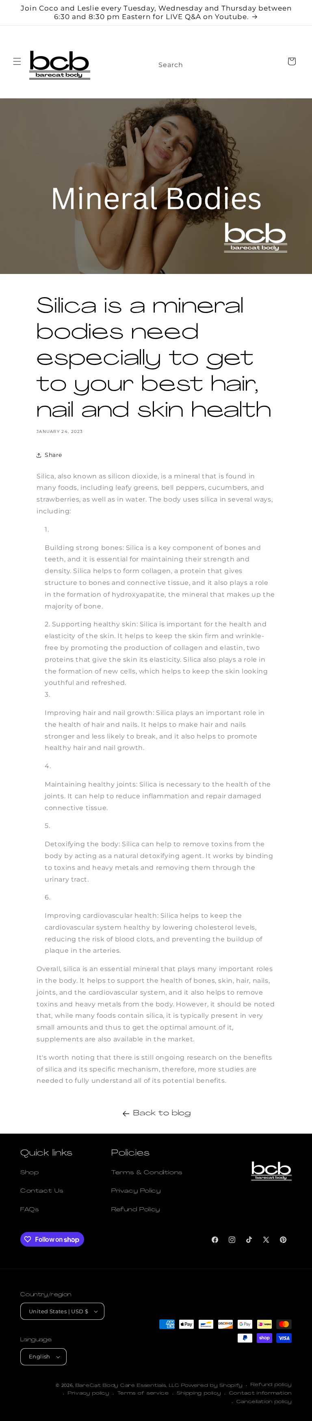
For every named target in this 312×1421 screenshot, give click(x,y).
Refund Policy (135, 1210)
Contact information (260, 1393)
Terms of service (143, 1393)
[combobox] (178, 62)
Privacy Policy (135, 1191)
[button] (17, 61)
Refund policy (271, 1385)
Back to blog (162, 1113)
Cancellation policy (264, 1402)
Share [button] (53, 454)
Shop (29, 1173)
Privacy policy (88, 1393)
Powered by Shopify (212, 1386)
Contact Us (41, 1191)
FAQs (29, 1210)
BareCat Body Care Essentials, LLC (128, 1386)
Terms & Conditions (146, 1173)
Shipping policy (199, 1393)
